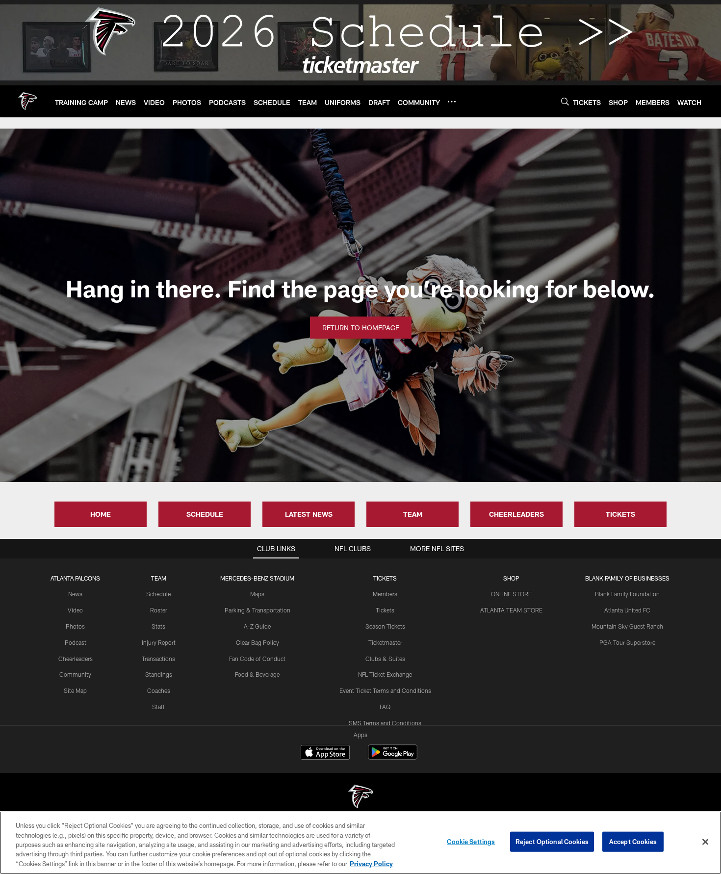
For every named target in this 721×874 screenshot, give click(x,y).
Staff (158, 706)
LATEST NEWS (309, 514)
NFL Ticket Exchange (385, 674)
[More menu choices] (452, 102)
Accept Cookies (633, 842)
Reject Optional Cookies (552, 842)
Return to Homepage (360, 327)
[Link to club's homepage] (27, 101)
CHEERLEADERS (516, 514)
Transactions (158, 658)
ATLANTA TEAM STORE (511, 610)
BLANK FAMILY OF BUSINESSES (627, 578)
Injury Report (159, 642)
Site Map (75, 690)
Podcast (75, 642)
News (75, 593)
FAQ (385, 706)
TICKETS (620, 514)
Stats (158, 626)
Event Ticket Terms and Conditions (385, 690)
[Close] (705, 842)
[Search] (565, 101)
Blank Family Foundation (627, 593)
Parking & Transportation (257, 610)
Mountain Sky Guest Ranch (627, 626)
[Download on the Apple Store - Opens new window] (325, 753)
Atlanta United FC (627, 610)
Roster (158, 610)
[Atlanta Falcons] (360, 798)
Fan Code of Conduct (257, 658)
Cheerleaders (75, 658)
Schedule (158, 593)
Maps (257, 593)
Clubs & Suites (385, 658)
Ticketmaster (385, 642)
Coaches (158, 690)
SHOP (511, 578)
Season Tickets (385, 626)
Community (75, 674)
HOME (100, 514)
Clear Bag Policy (257, 642)
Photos (75, 626)
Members (385, 593)
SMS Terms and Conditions (385, 722)
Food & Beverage (257, 674)
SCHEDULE (204, 514)
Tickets (385, 610)
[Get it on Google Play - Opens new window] (392, 757)
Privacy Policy (371, 864)
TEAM (412, 514)
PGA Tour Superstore (627, 642)
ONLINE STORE (511, 593)
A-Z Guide (257, 626)
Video (75, 610)
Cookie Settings (471, 842)
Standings (158, 674)
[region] (360, 842)
